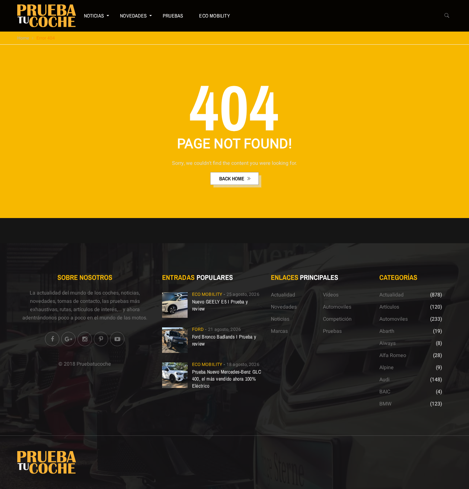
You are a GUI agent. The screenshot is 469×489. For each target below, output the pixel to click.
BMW (385, 404)
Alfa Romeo (392, 355)
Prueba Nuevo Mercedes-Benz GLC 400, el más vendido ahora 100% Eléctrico (226, 378)
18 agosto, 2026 (243, 364)
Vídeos (331, 295)
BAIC (384, 392)
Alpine (386, 367)
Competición (337, 319)
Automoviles (337, 307)
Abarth (386, 331)
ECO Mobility (214, 15)
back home (232, 178)
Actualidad (283, 295)
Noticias (94, 15)
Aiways (387, 343)
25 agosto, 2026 (243, 294)
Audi (384, 379)
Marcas (279, 331)
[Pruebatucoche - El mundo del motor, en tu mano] (46, 15)
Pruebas (173, 15)
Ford (198, 329)
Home (23, 38)
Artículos (389, 307)
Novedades (133, 15)
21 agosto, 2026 (224, 329)
